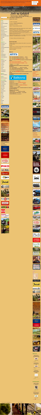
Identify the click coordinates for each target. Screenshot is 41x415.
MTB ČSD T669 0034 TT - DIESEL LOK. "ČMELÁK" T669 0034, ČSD (36, 393)
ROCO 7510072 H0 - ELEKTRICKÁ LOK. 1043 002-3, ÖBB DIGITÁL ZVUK (36, 356)
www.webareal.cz (8, 402)
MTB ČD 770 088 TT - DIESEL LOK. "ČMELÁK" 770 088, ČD (36, 384)
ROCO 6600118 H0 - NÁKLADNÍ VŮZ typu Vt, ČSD (36, 364)
